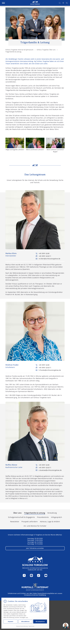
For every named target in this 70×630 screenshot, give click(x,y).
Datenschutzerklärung (22, 626)
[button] (59, 3)
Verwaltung (52, 513)
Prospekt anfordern (30, 521)
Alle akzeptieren (40, 621)
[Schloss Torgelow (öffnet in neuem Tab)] (35, 587)
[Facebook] (24, 575)
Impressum (31, 626)
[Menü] (3, 3)
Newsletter (14, 521)
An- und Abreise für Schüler (35, 526)
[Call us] (66, 3)
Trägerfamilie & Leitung (34, 513)
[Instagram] (31, 575)
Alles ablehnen (25, 621)
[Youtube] (45, 575)
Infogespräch (56, 517)
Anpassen (10, 621)
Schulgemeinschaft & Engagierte (21, 517)
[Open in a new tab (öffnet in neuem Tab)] (63, 3)
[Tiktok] (38, 575)
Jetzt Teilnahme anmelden (35, 548)
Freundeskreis (43, 517)
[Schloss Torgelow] (35, 3)
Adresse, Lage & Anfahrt (50, 521)
